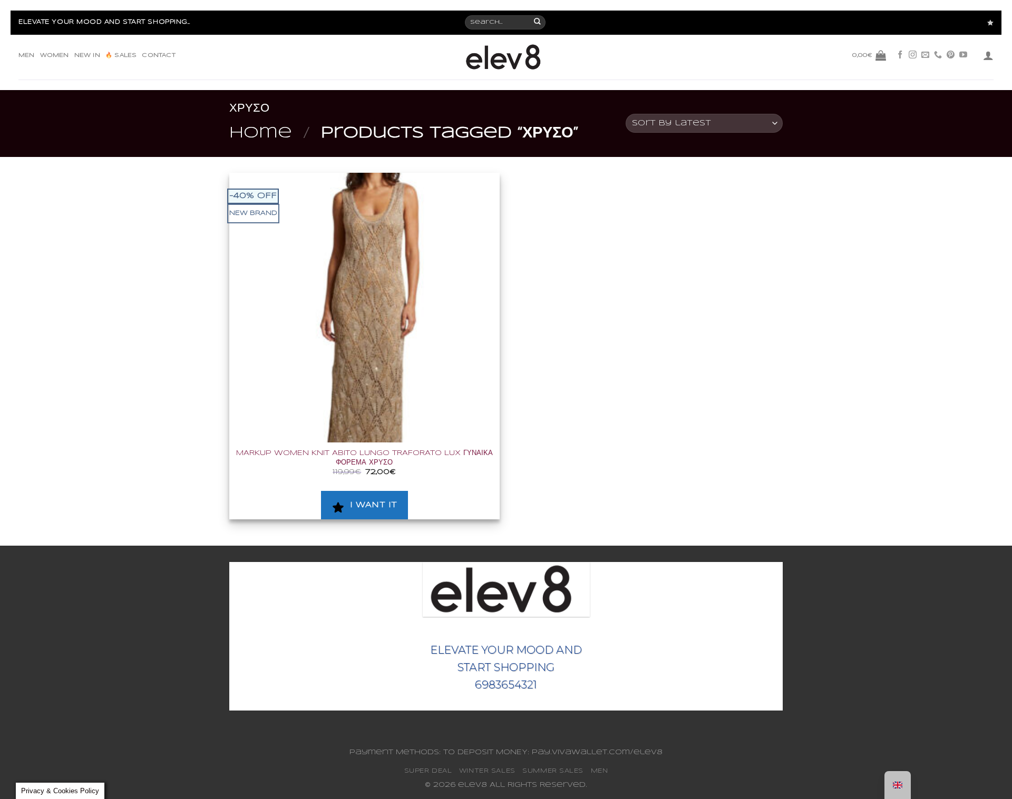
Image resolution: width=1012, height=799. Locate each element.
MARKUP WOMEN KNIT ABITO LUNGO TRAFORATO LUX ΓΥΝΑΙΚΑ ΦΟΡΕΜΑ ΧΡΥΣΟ (364, 458)
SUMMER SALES (552, 771)
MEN (26, 55)
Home (260, 133)
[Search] (538, 23)
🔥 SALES (121, 55)
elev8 (472, 785)
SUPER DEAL (428, 771)
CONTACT (158, 55)
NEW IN (87, 55)
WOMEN (54, 55)
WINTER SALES (487, 771)
